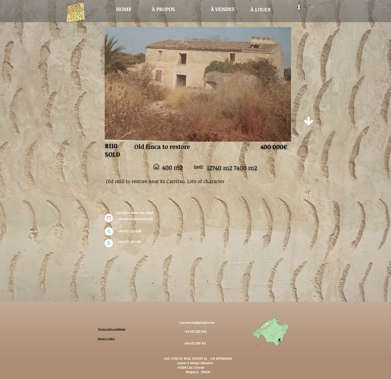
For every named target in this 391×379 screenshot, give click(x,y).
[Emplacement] (279, 340)
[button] (198, 84)
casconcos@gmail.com (135, 218)
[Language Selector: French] (305, 7)
